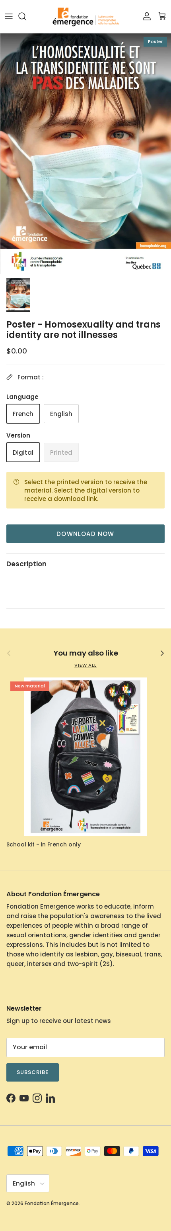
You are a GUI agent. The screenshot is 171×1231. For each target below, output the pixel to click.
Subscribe (33, 1072)
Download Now (85, 534)
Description (26, 564)
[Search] (26, 16)
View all (85, 665)
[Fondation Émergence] (85, 16)
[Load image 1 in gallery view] (85, 153)
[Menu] (8, 16)
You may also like (85, 653)
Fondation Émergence (52, 1203)
